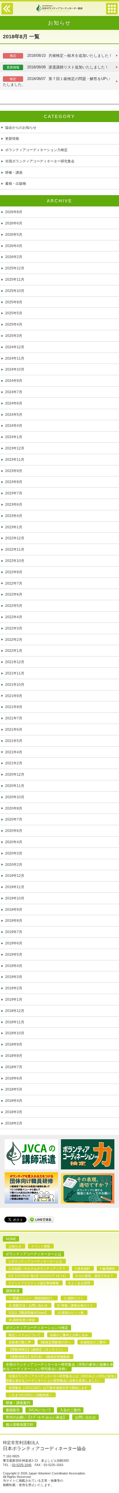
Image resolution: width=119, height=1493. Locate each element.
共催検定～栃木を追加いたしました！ (61, 55)
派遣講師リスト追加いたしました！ (58, 67)
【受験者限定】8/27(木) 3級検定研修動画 (39, 1356)
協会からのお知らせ (20, 128)
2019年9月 (13, 910)
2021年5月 (13, 741)
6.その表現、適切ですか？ (94, 1276)
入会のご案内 (70, 1410)
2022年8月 (13, 572)
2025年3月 (13, 336)
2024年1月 (13, 437)
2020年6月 (13, 831)
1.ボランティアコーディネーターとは (35, 1261)
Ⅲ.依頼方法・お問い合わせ (28, 1305)
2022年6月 (13, 594)
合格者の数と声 (20, 1342)
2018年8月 (13, 1056)
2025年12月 (14, 268)
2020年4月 (13, 842)
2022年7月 (13, 583)
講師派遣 (13, 1291)
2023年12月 (14, 448)
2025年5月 (13, 313)
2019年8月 (13, 921)
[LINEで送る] (40, 1219)
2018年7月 (13, 1067)
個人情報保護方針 (20, 1425)
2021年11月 (14, 673)
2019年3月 (13, 977)
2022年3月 (13, 628)
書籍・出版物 (15, 184)
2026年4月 (13, 246)
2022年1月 (13, 651)
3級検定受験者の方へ (55, 1342)
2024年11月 (14, 358)
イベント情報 (40, 1246)
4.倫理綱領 (107, 1268)
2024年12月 (14, 347)
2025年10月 (14, 291)
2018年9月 (13, 1044)
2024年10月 (14, 369)
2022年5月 (13, 606)
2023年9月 (13, 471)
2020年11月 (14, 786)
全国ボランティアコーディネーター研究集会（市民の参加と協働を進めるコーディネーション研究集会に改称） (58, 1367)
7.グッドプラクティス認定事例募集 (34, 1283)
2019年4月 (13, 966)
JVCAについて (39, 1410)
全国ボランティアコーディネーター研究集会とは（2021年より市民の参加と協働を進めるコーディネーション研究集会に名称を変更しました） (61, 1378)
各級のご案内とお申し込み (69, 1335)
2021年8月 (13, 707)
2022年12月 (14, 538)
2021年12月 (14, 662)
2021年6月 (13, 730)
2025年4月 (13, 324)
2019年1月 (13, 999)
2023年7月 (13, 493)
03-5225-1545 (21, 1465)
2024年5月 (13, 415)
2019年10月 (14, 898)
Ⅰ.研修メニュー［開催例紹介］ (31, 1298)
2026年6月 (13, 223)
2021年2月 (13, 763)
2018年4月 (13, 1101)
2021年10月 (14, 685)
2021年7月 (13, 718)
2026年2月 (13, 257)
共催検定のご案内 (93, 1342)
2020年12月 (14, 774)
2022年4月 (13, 617)
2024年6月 (13, 403)
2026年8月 (13, 212)
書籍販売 (13, 1410)
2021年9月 (13, 696)
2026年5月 (13, 235)
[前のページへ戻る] (7, 13)
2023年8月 (13, 482)
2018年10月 (14, 1033)
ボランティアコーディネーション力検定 (36, 150)
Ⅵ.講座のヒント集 (70, 1312)
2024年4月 (13, 426)
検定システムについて (24, 1335)
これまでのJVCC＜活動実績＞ (30, 1395)
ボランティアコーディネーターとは (33, 1254)
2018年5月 (13, 1089)
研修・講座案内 (18, 1403)
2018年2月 (13, 1123)
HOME (11, 1239)
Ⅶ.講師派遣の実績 (22, 1320)
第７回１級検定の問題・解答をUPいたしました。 (56, 82)
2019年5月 (13, 955)
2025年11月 (14, 279)
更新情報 (12, 139)
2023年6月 (13, 504)
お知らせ (15, 1246)
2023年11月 (14, 460)
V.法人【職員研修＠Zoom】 (28, 1312)
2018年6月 (13, 1078)
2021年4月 (13, 752)
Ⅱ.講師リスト (73, 1298)
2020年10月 (14, 797)
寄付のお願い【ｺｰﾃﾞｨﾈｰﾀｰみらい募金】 (36, 1417)
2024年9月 (13, 381)
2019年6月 (13, 943)
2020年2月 (13, 865)
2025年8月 (13, 302)
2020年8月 (13, 808)
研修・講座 (14, 172)
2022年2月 (13, 640)
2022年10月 (14, 561)
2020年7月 (13, 819)
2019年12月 (14, 876)
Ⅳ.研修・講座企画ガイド (75, 1305)
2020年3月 (13, 853)
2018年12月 (14, 1011)
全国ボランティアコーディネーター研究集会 (40, 161)
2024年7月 (13, 392)
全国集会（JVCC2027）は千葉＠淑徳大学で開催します (48, 1387)
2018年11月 (14, 1022)
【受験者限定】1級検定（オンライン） (36, 1349)
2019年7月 (13, 932)
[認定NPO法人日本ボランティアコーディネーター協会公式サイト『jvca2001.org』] (59, 11)
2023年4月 (13, 516)
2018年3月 (13, 1112)
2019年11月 (14, 887)
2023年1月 (13, 527)
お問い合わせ (85, 1417)
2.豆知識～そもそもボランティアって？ (37, 1268)
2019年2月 (13, 988)
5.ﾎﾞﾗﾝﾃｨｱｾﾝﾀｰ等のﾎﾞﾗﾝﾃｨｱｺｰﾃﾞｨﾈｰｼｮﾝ (37, 1276)
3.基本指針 (82, 1268)
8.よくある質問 (79, 1283)
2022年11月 (14, 549)
